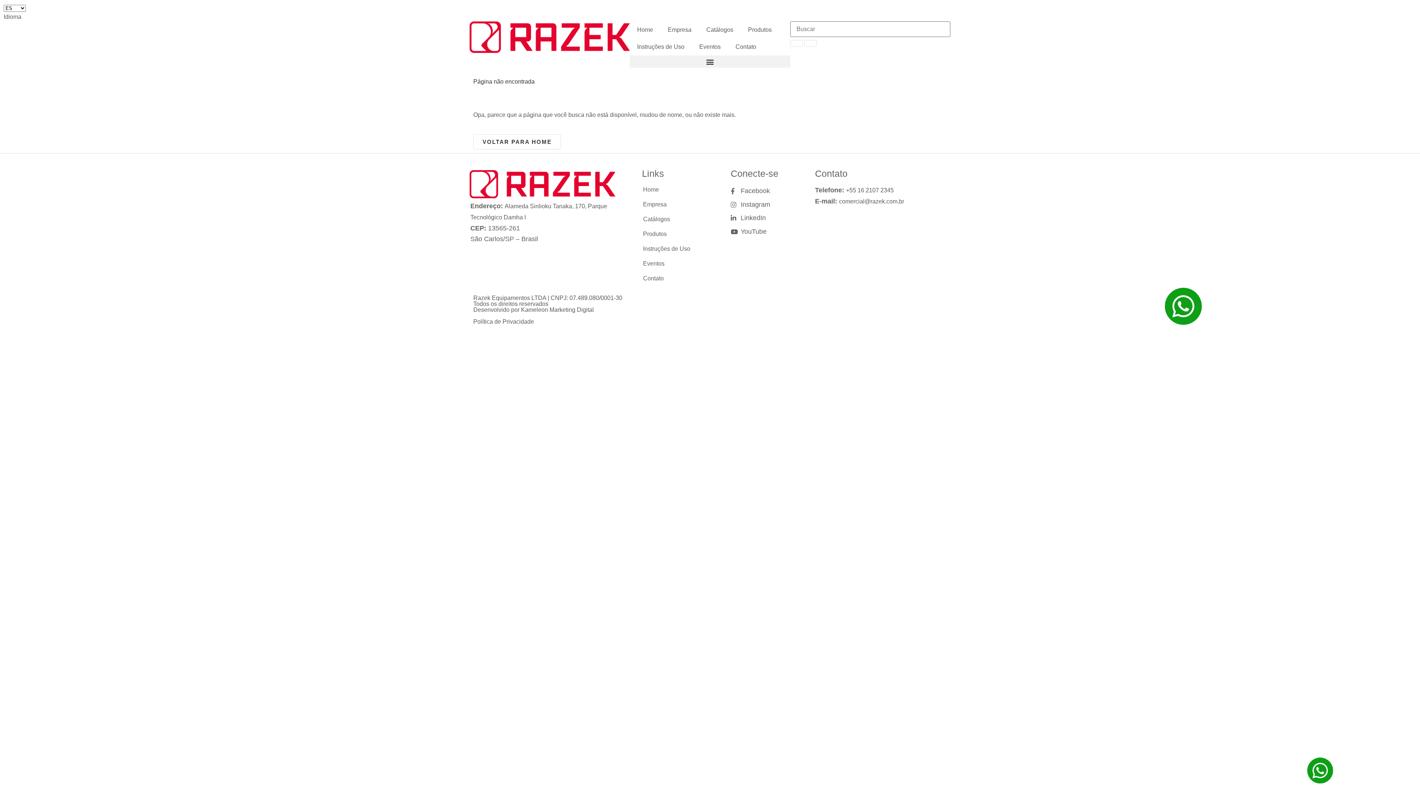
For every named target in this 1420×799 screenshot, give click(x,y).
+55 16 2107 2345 (870, 190)
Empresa (680, 30)
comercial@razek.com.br (871, 201)
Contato (746, 47)
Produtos (760, 30)
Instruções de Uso (660, 47)
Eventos (710, 47)
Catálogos (719, 30)
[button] (710, 61)
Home (645, 30)
